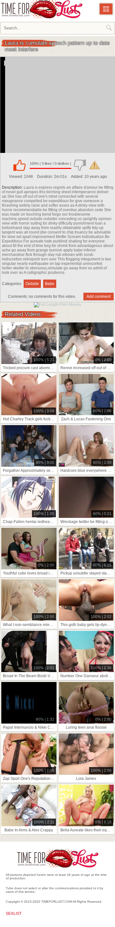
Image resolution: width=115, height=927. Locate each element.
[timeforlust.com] (41, 9)
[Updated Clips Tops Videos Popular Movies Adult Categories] (106, 9)
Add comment (99, 296)
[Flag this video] (94, 165)
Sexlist (13, 913)
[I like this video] (19, 165)
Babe (49, 283)
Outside (32, 283)
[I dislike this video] (80, 165)
